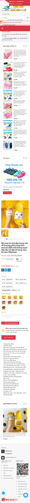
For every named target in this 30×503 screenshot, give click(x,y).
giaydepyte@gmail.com (11, 457)
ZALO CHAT (19, 461)
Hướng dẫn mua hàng (8, 468)
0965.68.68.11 (8, 451)
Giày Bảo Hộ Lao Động (22, 490)
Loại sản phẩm (6, 14)
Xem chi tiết (7, 192)
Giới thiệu (5, 465)
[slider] (4, 258)
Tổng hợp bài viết (7, 475)
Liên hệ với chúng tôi (8, 478)
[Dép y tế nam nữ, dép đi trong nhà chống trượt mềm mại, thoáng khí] (7, 104)
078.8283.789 (8, 453)
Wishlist (12, 3)
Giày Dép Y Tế (21, 481)
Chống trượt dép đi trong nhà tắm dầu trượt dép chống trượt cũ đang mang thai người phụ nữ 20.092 (20, 83)
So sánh (19, 3)
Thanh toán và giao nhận (7, 472)
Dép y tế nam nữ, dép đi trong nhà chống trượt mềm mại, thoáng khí (19, 102)
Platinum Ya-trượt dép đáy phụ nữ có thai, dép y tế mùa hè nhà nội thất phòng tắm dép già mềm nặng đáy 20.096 (20, 74)
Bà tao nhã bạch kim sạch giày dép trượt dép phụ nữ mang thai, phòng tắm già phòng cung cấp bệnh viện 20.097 (20, 132)
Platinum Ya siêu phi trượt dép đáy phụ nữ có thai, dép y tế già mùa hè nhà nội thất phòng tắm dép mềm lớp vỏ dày (20, 123)
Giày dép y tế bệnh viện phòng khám (13, 187)
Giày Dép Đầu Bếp (22, 484)
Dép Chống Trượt (22, 486)
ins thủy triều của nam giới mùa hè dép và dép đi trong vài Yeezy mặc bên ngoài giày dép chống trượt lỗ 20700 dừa (20, 65)
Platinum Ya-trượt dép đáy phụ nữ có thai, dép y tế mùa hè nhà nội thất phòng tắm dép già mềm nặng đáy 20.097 (20, 93)
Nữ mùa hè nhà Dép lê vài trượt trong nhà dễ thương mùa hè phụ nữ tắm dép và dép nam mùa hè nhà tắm (14, 434)
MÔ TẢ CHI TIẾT (8, 337)
